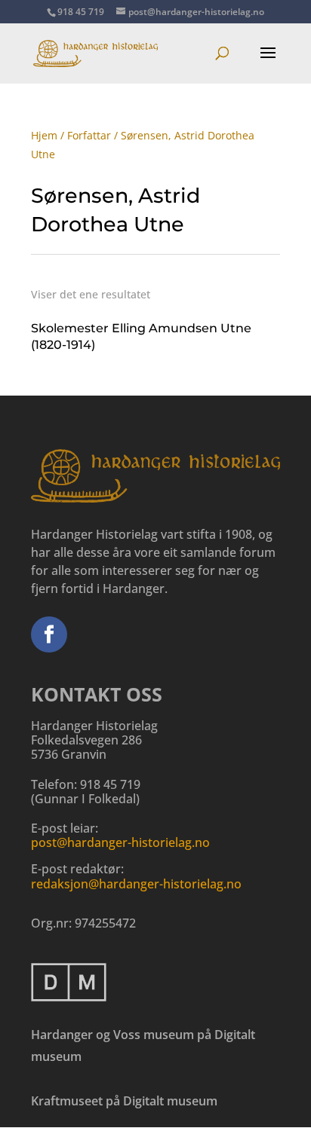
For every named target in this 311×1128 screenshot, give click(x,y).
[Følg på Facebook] (49, 634)
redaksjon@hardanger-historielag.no (136, 884)
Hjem (44, 135)
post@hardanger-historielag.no (120, 842)
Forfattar (89, 135)
